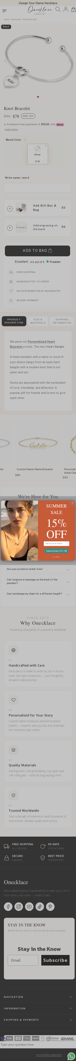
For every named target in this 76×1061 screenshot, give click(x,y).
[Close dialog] (72, 503)
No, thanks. (56, 557)
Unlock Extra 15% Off (56, 550)
